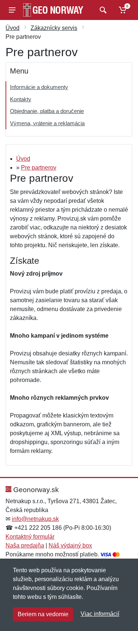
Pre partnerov (38, 167)
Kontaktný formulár (30, 536)
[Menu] (12, 10)
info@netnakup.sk (35, 519)
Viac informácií (100, 614)
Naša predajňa (25, 545)
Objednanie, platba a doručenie (47, 111)
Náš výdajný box (70, 545)
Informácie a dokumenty (39, 87)
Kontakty (20, 99)
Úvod (13, 28)
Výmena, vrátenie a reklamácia (47, 123)
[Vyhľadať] (102, 10)
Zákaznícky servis (54, 28)
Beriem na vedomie (43, 614)
